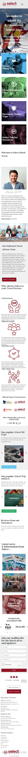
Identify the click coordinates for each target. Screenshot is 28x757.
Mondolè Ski (14, 454)
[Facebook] (11, 677)
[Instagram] (14, 677)
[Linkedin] (17, 677)
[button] (22, 4)
